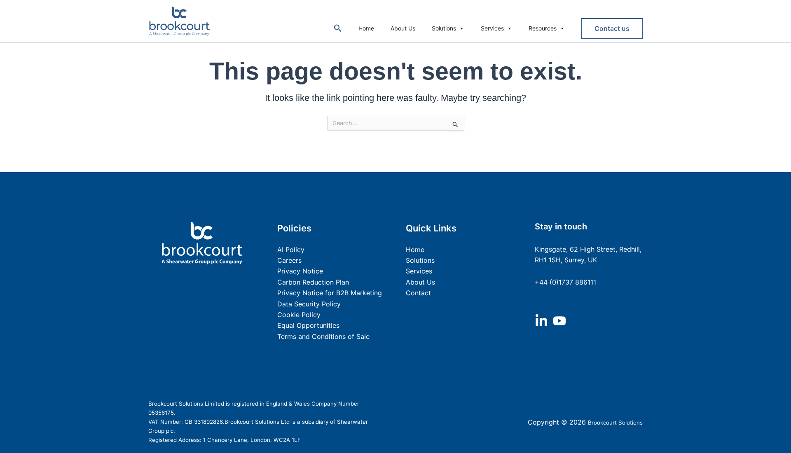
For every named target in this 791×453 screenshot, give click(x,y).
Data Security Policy (309, 304)
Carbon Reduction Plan (313, 282)
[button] (338, 28)
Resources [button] (543, 28)
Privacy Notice (300, 271)
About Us (403, 28)
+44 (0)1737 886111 (565, 282)
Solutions (444, 28)
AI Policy (290, 249)
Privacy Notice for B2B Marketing (329, 293)
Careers (289, 260)
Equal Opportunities (308, 325)
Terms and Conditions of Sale (323, 336)
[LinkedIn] (541, 320)
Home (366, 28)
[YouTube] (559, 320)
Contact (418, 293)
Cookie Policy (299, 315)
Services (492, 28)
